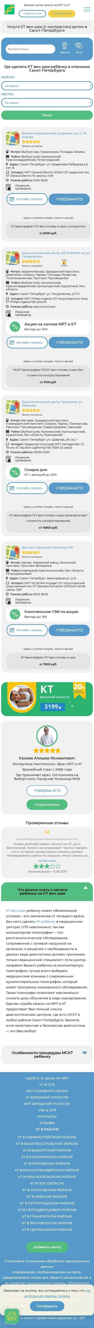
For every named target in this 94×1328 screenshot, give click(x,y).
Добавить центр (47, 1247)
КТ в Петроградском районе (47, 1203)
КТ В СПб (47, 1085)
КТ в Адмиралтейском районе (47, 1137)
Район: (7, 77)
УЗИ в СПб (47, 1110)
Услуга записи (47, 805)
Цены (79, 45)
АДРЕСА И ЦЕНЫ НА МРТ (47, 1078)
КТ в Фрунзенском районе (47, 1223)
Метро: (7, 94)
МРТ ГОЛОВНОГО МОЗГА (47, 1091)
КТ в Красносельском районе (47, 1177)
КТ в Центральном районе (47, 1230)
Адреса (64, 45)
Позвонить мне (32, 13)
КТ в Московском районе (47, 1190)
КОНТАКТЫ (47, 1117)
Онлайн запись (29, 199)
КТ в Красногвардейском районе (47, 1170)
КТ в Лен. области (47, 1183)
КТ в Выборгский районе (47, 1150)
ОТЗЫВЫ (47, 1123)
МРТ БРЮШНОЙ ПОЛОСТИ (47, 1104)
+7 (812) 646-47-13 (61, 13)
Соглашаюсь (47, 1306)
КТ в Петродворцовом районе (47, 1210)
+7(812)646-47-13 (47, 791)
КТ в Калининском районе (47, 1157)
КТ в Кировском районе (47, 1164)
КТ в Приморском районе (47, 1216)
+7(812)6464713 (69, 199)
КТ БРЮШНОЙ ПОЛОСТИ (47, 1097)
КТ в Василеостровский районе (47, 1144)
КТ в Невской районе (47, 1197)
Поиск (47, 115)
